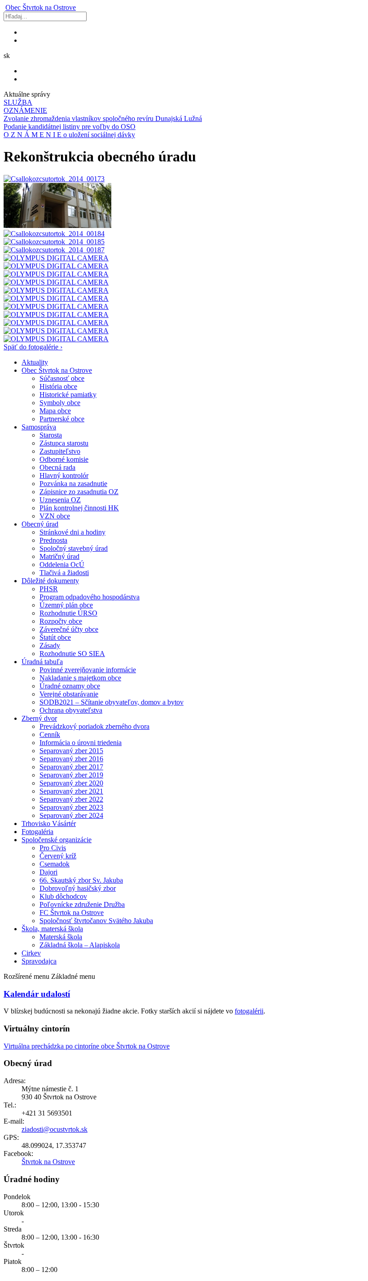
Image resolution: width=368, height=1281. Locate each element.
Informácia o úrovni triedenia (80, 742)
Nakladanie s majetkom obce (80, 678)
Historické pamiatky (67, 394)
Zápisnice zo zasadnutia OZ (78, 491)
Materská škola (60, 937)
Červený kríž (57, 856)
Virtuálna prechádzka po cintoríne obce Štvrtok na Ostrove (87, 1046)
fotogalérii (249, 1011)
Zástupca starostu (63, 443)
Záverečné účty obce (68, 629)
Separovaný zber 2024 (71, 815)
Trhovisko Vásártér (49, 823)
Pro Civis (52, 848)
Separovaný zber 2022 (71, 799)
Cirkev (31, 953)
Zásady (49, 645)
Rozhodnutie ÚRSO (68, 613)
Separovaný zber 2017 (71, 767)
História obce (58, 386)
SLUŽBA (18, 102)
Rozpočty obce (60, 621)
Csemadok (54, 864)
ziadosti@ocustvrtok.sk (55, 1129)
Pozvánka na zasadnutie (73, 483)
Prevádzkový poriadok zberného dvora (94, 726)
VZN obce (54, 516)
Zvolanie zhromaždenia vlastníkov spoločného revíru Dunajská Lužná (103, 118)
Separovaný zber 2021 (71, 791)
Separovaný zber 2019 (71, 775)
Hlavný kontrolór (63, 475)
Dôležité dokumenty (50, 581)
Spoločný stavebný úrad (73, 548)
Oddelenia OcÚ (61, 564)
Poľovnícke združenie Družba (82, 904)
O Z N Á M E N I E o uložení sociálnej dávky (69, 134)
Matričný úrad (59, 556)
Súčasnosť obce (61, 378)
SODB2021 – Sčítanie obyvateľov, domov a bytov (111, 702)
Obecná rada (57, 467)
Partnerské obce (61, 419)
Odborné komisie (63, 459)
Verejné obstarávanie (68, 694)
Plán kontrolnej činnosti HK (79, 508)
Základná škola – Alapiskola (79, 945)
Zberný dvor (39, 718)
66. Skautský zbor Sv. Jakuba (81, 880)
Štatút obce (55, 637)
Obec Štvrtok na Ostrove (57, 370)
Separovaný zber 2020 (71, 783)
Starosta (50, 435)
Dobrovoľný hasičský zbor (77, 888)
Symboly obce (59, 402)
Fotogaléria (37, 831)
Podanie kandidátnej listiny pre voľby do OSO (70, 126)
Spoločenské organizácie (57, 840)
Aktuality (35, 362)
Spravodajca (39, 961)
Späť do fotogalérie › (33, 347)
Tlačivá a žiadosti (64, 572)
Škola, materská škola (52, 929)
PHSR (48, 589)
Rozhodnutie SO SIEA (72, 653)
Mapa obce (55, 411)
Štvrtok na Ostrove (40, 7)
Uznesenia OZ (60, 500)
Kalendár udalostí (37, 994)
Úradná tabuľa (42, 661)
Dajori (48, 872)
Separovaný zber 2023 (71, 807)
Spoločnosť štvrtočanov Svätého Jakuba (96, 920)
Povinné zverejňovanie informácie (87, 670)
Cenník (49, 734)
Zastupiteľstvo (59, 451)
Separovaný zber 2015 (71, 750)
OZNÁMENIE (25, 110)
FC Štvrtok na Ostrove (71, 912)
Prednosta (53, 540)
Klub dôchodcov (63, 896)
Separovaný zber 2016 (71, 759)
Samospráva (39, 427)
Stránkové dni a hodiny (72, 532)
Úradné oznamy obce (69, 686)
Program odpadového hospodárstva (89, 597)
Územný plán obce (66, 605)
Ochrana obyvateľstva (70, 710)
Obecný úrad (40, 524)
